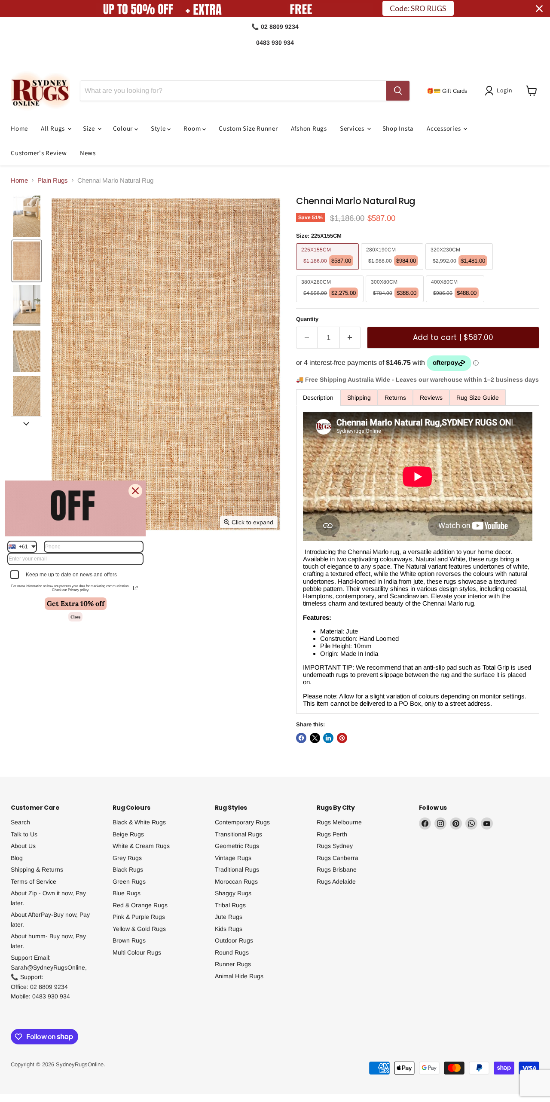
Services (353, 128)
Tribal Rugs (230, 905)
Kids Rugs (228, 928)
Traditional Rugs (237, 869)
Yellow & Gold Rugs (139, 928)
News (88, 153)
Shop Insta (398, 128)
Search (20, 822)
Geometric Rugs (237, 845)
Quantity (307, 319)
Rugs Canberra (337, 857)
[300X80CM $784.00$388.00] (396, 304)
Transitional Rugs (238, 834)
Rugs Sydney (335, 845)
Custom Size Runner (248, 128)
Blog (17, 857)
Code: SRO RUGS (418, 8)
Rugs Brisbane (337, 869)
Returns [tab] (395, 397)
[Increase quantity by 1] (350, 338)
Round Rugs (232, 952)
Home (19, 128)
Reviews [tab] (431, 397)
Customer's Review (39, 153)
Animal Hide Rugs (239, 976)
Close (75, 617)
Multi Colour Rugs (137, 952)
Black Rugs (128, 869)
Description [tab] (318, 397)
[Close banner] (539, 8)
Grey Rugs (127, 857)
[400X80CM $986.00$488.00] (456, 304)
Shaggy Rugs (233, 893)
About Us (23, 845)
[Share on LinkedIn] (328, 738)
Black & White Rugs (139, 822)
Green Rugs (129, 881)
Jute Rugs (228, 916)
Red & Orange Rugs (140, 905)
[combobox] (22, 547)
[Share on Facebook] (301, 738)
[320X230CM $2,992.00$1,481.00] (460, 272)
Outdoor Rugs (234, 940)
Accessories (444, 128)
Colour (123, 128)
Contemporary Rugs (242, 822)
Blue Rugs (127, 893)
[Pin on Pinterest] (342, 738)
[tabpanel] (417, 559)
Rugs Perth (332, 834)
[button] (500, 91)
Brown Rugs (129, 940)
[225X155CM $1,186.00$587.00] (328, 272)
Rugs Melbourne (339, 822)
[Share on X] (315, 738)
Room (192, 128)
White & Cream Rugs (141, 845)
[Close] (135, 491)
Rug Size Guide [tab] (477, 397)
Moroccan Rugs (236, 881)
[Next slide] (26, 423)
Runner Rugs (233, 964)
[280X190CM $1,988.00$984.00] (393, 272)
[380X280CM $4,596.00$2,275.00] (331, 304)
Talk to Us (24, 834)
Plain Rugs (52, 180)
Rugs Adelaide (336, 881)
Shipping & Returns (37, 869)
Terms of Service (33, 881)
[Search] (397, 91)
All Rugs (54, 128)
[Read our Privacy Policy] (135, 588)
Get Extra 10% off (75, 603)
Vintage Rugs (233, 857)
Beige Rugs (128, 834)
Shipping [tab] (359, 397)
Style (159, 128)
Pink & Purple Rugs (139, 916)
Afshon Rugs (309, 128)
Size (90, 128)
